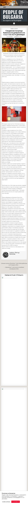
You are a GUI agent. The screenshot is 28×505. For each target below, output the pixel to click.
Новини (12, 28)
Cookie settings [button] (6, 501)
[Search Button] (14, 23)
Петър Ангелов (9, 36)
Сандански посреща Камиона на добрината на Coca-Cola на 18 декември (14, 33)
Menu (4, 7)
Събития (16, 28)
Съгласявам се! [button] (15, 501)
